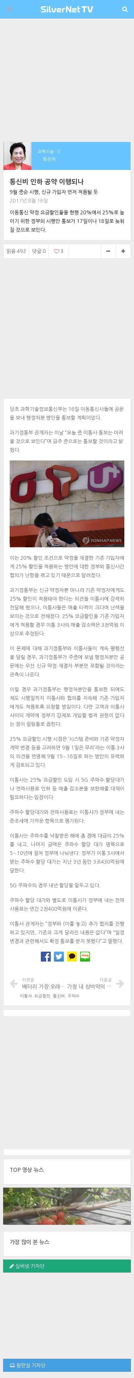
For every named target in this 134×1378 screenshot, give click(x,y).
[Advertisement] (67, 80)
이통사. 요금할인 (35, 996)
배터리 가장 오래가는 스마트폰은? (44, 983)
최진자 (49, 159)
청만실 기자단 (30, 1365)
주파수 (74, 996)
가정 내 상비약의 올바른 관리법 (89, 983)
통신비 (59, 996)
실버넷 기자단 (29, 1266)
